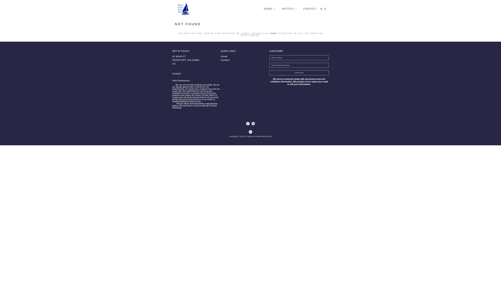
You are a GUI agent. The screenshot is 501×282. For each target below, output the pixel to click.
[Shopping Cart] (325, 9)
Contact (176, 73)
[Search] (321, 9)
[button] (269, 8)
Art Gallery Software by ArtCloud (258, 136)
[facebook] (248, 123)
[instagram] (253, 123)
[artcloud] (250, 132)
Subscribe (299, 73)
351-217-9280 (178, 68)
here (273, 33)
